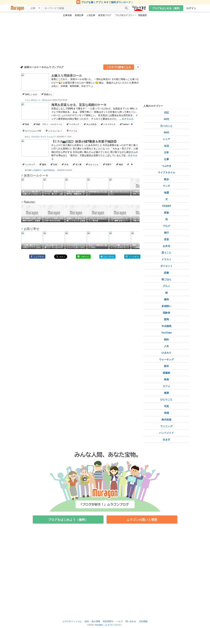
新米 (166, 366)
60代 (166, 132)
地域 (166, 412)
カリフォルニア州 (33, 130)
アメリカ (73, 130)
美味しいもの (31, 94)
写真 (166, 406)
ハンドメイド (166, 432)
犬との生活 (91, 124)
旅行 (166, 232)
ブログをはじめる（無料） (167, 8)
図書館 (166, 372)
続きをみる (127, 118)
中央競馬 (166, 326)
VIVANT (166, 206)
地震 (166, 192)
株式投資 (166, 419)
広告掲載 (143, 621)
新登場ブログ (104, 15)
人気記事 (91, 15)
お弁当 (166, 246)
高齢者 (166, 312)
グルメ (166, 286)
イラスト (166, 259)
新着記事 (79, 15)
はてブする (109, 256)
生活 (166, 145)
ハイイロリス (109, 124)
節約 (166, 339)
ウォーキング (166, 359)
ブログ (166, 226)
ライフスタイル (166, 172)
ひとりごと (94, 164)
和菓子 (109, 164)
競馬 (166, 319)
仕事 (166, 159)
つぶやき (166, 165)
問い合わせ (130, 621)
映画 (166, 379)
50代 (166, 119)
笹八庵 (78, 164)
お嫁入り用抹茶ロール (66, 75)
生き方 (166, 439)
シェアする (39, 256)
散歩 (166, 179)
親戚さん (48, 94)
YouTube (166, 332)
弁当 (66, 164)
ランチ (166, 185)
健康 (166, 392)
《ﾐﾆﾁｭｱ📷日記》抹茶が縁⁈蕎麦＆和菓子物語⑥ (84, 141)
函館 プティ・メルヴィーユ (49, 124)
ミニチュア (30, 164)
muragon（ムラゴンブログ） (109, 624)
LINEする (85, 256)
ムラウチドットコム (72, 621)
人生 (166, 346)
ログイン (191, 8)
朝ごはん (166, 279)
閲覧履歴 (142, 15)
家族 (166, 212)
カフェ (166, 386)
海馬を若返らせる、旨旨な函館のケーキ (79, 104)
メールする (134, 256)
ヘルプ (119, 621)
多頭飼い (166, 306)
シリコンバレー (55, 130)
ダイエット (166, 266)
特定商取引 (108, 621)
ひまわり (166, 352)
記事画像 (67, 15)
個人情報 (95, 621)
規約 (87, 621)
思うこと (166, 252)
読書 (166, 272)
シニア (166, 139)
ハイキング (74, 124)
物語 (121, 164)
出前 (55, 164)
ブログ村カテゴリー (124, 15)
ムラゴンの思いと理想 (142, 519)
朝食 (27, 124)
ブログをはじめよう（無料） (68, 519)
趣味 (44, 164)
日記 (166, 112)
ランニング (166, 426)
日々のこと (166, 125)
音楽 (166, 239)
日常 (166, 152)
